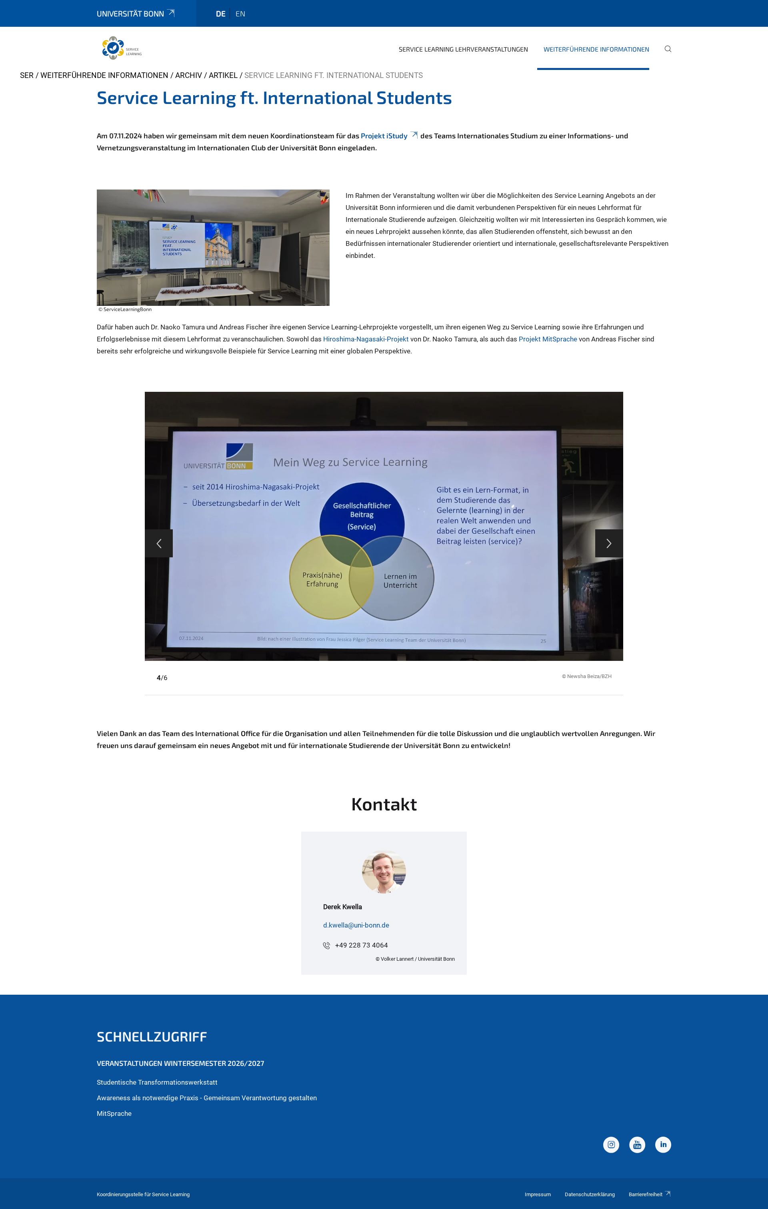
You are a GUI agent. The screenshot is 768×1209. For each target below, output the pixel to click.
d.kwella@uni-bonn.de (356, 925)
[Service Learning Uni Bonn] (122, 48)
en (240, 13)
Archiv (188, 75)
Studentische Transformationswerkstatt (157, 1082)
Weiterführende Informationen (596, 49)
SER (27, 75)
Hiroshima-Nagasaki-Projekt (366, 339)
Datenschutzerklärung (590, 1194)
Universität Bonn (130, 13)
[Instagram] (611, 1145)
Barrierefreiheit (645, 1194)
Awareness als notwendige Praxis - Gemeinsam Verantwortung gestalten (207, 1098)
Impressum (538, 1194)
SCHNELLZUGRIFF (152, 1036)
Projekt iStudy (383, 135)
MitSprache (114, 1113)
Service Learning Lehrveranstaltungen (463, 49)
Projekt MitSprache (548, 339)
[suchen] (664, 54)
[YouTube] (637, 1145)
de (221, 13)
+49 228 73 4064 (361, 945)
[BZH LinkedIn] (663, 1145)
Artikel (223, 75)
